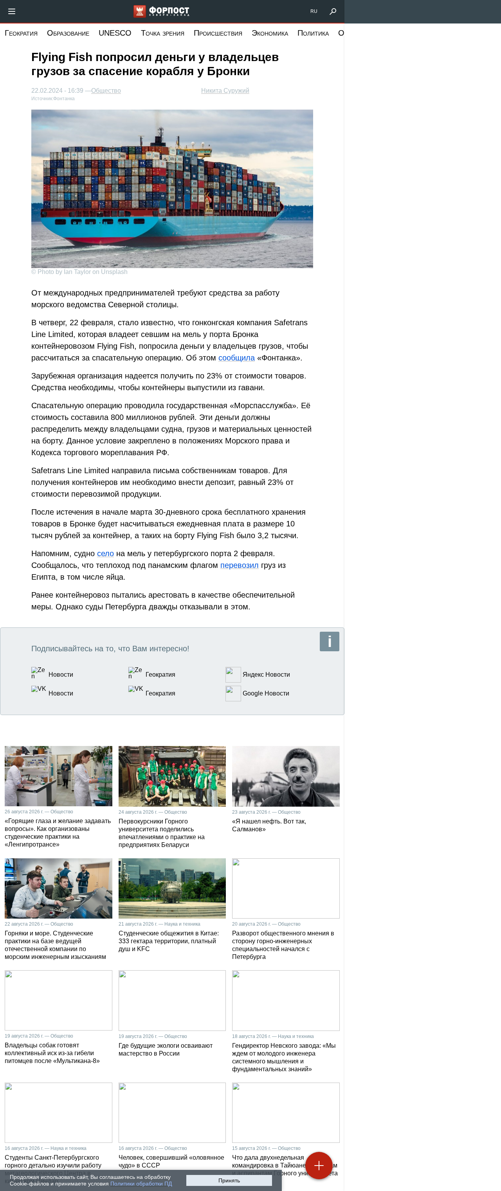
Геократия (21, 33)
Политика (313, 33)
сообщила (236, 357)
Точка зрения (162, 33)
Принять (229, 1180)
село (105, 553)
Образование (68, 33)
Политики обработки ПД (141, 1183)
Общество (106, 91)
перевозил (239, 565)
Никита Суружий (225, 90)
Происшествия (218, 33)
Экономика (270, 33)
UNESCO (115, 33)
